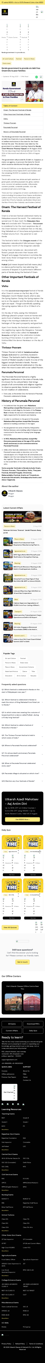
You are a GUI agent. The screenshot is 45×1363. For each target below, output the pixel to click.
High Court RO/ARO (8, 1247)
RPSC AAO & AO (28, 1270)
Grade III (26, 1118)
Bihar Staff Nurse (7, 1207)
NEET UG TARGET (28, 1290)
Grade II (4, 1122)
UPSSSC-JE (6, 1311)
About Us (26, 1071)
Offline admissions (8, 1074)
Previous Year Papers (9, 1077)
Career (25, 1077)
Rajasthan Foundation (9, 1138)
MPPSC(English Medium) (10, 1187)
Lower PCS (26, 1247)
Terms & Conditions (36, 1344)
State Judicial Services (10, 1307)
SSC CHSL (5, 1167)
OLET (24, 1295)
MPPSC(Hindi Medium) (30, 1183)
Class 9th (26, 1223)
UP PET (4, 1243)
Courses (4, 1071)
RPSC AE (26, 1315)
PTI (24, 1126)
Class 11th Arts (28, 1227)
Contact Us (27, 1080)
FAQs (24, 1074)
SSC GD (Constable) (9, 1162)
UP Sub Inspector (8, 1239)
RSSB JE (26, 1311)
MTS (24, 1167)
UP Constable (27, 1239)
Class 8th (5, 1223)
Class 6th (5, 1219)
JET (24, 1264)
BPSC (25, 1187)
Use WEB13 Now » (23, 819)
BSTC (3, 1126)
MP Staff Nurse (28, 1207)
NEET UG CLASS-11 (8, 1295)
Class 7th (26, 1219)
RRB (3, 1203)
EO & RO (26, 1179)
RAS (24, 1138)
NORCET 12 (26, 1199)
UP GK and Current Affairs (31, 1243)
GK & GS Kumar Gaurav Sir (11, 1158)
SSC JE (25, 1307)
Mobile (4, 1327)
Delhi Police (27, 1162)
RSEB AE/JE (5, 1315)
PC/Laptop (26, 1327)
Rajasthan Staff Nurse (30, 1203)
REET (3, 1118)
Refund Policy (20, 1344)
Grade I (25, 1122)
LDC (24, 1146)
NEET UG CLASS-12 (8, 1290)
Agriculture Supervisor (30, 1259)
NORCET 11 (5, 1199)
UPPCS (4, 1183)
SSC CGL (26, 1158)
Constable (26, 1142)
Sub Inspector (7, 1142)
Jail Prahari (5, 1146)
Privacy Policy (6, 1344)
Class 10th (5, 1227)
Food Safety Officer (8, 1259)
